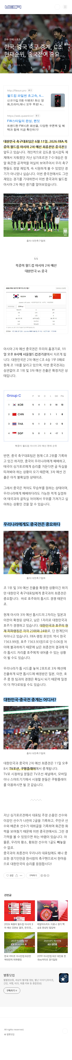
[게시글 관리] (21, 875)
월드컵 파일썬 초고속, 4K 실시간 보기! (25, 96)
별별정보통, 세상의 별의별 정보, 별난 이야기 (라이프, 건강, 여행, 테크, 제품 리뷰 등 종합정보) (28, 982)
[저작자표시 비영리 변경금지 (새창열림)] (44, 875)
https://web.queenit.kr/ (20, 115)
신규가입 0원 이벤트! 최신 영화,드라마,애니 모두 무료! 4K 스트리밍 (25, 102)
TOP (65, 1031)
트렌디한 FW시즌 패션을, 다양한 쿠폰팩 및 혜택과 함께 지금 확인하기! (36, 127)
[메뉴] (65, 6)
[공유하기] (17, 875)
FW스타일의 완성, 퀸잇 (23, 121)
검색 (57, 7)
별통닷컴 (9, 975)
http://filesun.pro (16, 90)
